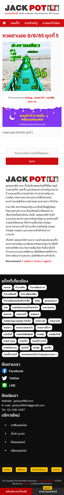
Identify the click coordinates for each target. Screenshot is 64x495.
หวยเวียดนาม (10, 347)
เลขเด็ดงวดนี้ (10, 354)
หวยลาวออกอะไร (24, 327)
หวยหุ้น (40, 334)
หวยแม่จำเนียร (51, 23)
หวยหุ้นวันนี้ (54, 334)
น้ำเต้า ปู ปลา (18, 434)
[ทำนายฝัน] (32, 117)
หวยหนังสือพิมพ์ (24, 334)
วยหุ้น (37, 301)
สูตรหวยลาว (51, 301)
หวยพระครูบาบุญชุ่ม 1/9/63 (17, 321)
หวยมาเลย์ (55, 321)
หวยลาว (7, 327)
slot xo (56, 469)
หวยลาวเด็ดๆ (44, 327)
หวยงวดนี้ (21, 314)
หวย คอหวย (48, 307)
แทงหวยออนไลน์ (48, 491)
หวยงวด (8, 314)
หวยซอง (35, 314)
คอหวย (7, 287)
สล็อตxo (21, 469)
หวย (6, 307)
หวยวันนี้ (8, 334)
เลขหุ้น (36, 347)
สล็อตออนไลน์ (18, 451)
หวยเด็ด (24, 341)
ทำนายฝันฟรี (10, 294)
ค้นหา (32, 161)
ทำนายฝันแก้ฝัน (29, 294)
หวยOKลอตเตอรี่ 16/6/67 (25, 307)
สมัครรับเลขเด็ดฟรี (16, 491)
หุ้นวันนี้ (24, 347)
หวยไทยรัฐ (31, 23)
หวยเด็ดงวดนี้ (39, 341)
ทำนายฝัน (20, 287)
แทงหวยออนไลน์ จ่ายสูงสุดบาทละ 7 (39, 354)
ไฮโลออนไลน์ (18, 442)
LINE (12, 385)
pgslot (47, 261)
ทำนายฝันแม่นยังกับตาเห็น (17, 301)
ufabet (27, 261)
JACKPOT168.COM (46, 480)
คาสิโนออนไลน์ (19, 425)
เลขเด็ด (15, 23)
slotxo (37, 261)
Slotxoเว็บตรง (39, 469)
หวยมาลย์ (40, 321)
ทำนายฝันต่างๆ (37, 287)
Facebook (16, 371)
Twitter (14, 378)
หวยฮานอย (9, 341)
